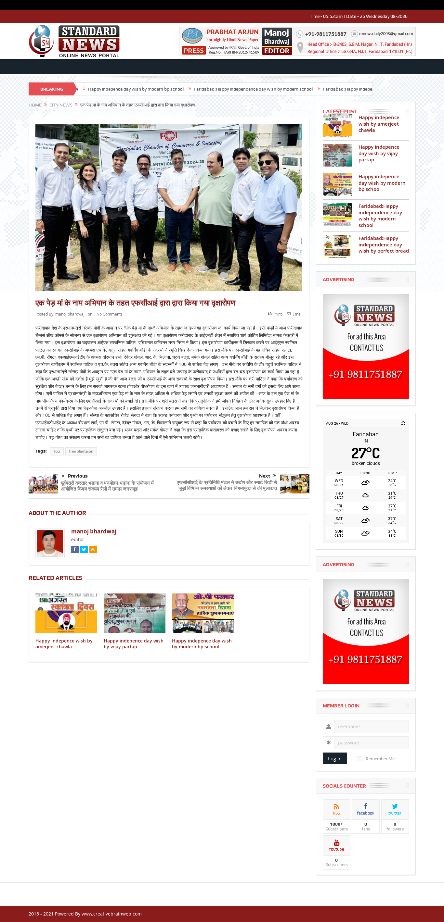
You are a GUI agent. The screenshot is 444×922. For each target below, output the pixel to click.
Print (277, 314)
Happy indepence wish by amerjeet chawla (64, 644)
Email (298, 314)
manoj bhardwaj (70, 314)
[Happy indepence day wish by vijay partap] (337, 155)
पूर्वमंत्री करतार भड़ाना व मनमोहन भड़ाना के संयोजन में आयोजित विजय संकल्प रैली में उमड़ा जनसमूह (107, 486)
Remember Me (380, 758)
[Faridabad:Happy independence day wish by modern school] (337, 214)
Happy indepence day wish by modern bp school (99, 89)
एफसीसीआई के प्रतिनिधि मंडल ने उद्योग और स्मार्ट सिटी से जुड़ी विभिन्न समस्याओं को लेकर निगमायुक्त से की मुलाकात (227, 485)
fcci (57, 451)
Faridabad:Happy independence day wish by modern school (216, 89)
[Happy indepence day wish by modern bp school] (337, 184)
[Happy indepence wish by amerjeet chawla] (337, 125)
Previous (78, 476)
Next (264, 476)
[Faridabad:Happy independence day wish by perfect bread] (337, 246)
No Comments (110, 314)
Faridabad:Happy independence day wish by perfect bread (344, 89)
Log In (335, 758)
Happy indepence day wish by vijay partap (133, 644)
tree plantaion (81, 451)
